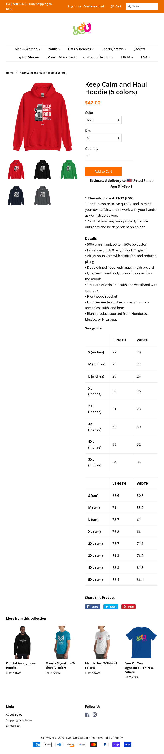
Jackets (139, 49)
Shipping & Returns (19, 720)
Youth (53, 49)
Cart (118, 6)
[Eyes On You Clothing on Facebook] (87, 715)
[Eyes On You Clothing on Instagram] (94, 715)
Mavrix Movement (61, 57)
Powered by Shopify (109, 738)
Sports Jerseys (113, 49)
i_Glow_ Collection (97, 57)
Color (89, 112)
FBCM (126, 57)
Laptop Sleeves (28, 57)
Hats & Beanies (80, 49)
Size (88, 130)
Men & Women (26, 49)
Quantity (91, 148)
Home (9, 72)
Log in (72, 6)
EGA (144, 57)
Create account (93, 6)
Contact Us (13, 726)
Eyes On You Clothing (80, 738)
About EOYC (14, 714)
